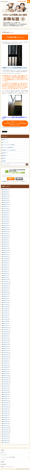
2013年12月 (5, 402)
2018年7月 (5, 290)
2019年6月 (5, 267)
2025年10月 (5, 204)
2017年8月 (5, 310)
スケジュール (6, 141)
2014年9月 (5, 383)
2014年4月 (5, 394)
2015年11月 (5, 354)
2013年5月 (5, 417)
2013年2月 (5, 423)
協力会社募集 (3, 464)
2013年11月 (5, 404)
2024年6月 (5, 214)
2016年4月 (5, 344)
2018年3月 (5, 298)
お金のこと (5, 139)
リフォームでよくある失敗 (8, 144)
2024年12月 (5, 208)
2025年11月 (5, 202)
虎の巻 (4, 158)
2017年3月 (5, 321)
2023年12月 (5, 219)
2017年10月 (5, 306)
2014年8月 (5, 386)
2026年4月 (5, 194)
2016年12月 (5, 327)
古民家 (4, 160)
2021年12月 (5, 235)
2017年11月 (5, 304)
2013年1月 (5, 425)
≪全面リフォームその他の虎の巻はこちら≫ (14, 67)
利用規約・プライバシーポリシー (7, 466)
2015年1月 (5, 375)
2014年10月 (5, 381)
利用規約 (4, 181)
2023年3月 (5, 223)
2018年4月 (5, 296)
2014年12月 (5, 377)
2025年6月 (5, 206)
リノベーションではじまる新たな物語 (8, 457)
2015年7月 (5, 363)
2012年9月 (5, 434)
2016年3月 (5, 346)
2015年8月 (5, 361)
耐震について (6, 155)
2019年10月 (5, 258)
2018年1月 (5, 300)
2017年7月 (5, 313)
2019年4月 (5, 271)
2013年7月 (5, 413)
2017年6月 (5, 315)
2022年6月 (5, 233)
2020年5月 (5, 244)
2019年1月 (5, 277)
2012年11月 (5, 429)
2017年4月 (5, 319)
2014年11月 (5, 379)
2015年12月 (5, 352)
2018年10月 (5, 283)
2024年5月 (5, 217)
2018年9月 (5, 285)
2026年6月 (5, 189)
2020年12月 (5, 237)
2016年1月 (5, 350)
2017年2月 (5, 323)
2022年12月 (5, 225)
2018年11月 (5, 281)
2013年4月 (5, 419)
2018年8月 (5, 287)
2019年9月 (5, 260)
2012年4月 (5, 442)
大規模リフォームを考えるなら (9, 150)
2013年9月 (5, 409)
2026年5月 (5, 191)
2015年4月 (5, 369)
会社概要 (2, 450)
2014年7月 (5, 388)
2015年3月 (5, 371)
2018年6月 (5, 292)
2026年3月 (5, 196)
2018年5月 (5, 294)
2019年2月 (5, 275)
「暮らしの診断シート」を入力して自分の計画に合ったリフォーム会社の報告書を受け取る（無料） (15, 123)
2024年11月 (5, 210)
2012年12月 (5, 427)
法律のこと (5, 152)
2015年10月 (5, 356)
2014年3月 (5, 396)
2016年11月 (5, 329)
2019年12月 (5, 254)
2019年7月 (5, 265)
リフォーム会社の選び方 (8, 147)
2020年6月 (5, 242)
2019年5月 (5, 269)
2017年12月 (5, 302)
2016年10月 (5, 331)
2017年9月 (5, 308)
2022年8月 (5, 229)
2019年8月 (5, 262)
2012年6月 (5, 440)
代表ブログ (3, 452)
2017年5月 (5, 317)
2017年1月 (5, 325)
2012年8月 (5, 436)
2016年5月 (5, 342)
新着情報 (2, 461)
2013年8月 (5, 411)
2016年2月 (5, 348)
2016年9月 (5, 333)
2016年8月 (5, 335)
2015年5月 (5, 367)
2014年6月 (5, 390)
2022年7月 (5, 231)
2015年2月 (5, 373)
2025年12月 (5, 200)
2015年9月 (5, 358)
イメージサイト (4, 459)
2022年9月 (5, 227)
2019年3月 (5, 273)
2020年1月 (5, 252)
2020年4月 (5, 246)
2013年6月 (5, 415)
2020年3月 (5, 248)
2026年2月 (5, 198)
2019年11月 (5, 256)
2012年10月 (5, 431)
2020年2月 (5, 250)
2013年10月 (5, 406)
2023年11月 (5, 221)
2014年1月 (5, 400)
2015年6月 (5, 365)
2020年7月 (5, 239)
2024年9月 (5, 212)
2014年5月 (5, 392)
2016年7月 (5, 338)
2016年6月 (5, 340)
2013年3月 (5, 421)
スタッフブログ (4, 454)
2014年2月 (5, 398)
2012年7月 (5, 438)
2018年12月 (5, 279)
